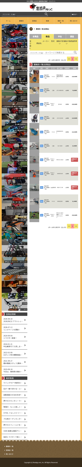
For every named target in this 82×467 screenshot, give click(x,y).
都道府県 (73, 41)
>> (76, 59)
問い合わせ (73, 21)
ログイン (77, 14)
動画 (47, 21)
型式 (53, 41)
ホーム (8, 21)
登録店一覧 (9, 450)
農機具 (21, 21)
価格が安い (59, 42)
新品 (48, 36)
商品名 (39, 43)
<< (69, 59)
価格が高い (66, 42)
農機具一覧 (9, 446)
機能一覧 (61, 21)
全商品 (35, 36)
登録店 (34, 21)
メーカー (45, 41)
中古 (60, 36)
